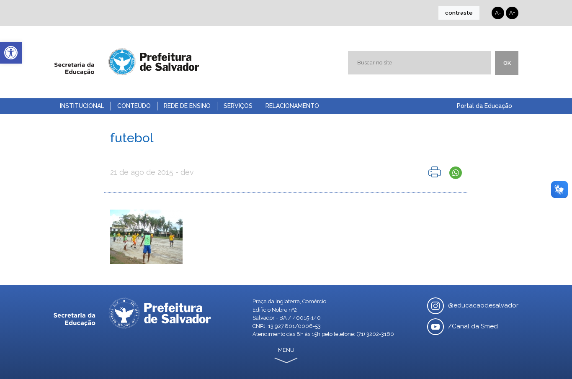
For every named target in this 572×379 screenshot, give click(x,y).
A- (498, 13)
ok (507, 63)
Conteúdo (134, 105)
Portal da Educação (484, 105)
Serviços (238, 105)
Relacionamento (292, 105)
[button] (11, 53)
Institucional (82, 105)
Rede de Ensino (187, 105)
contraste (459, 13)
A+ (512, 13)
